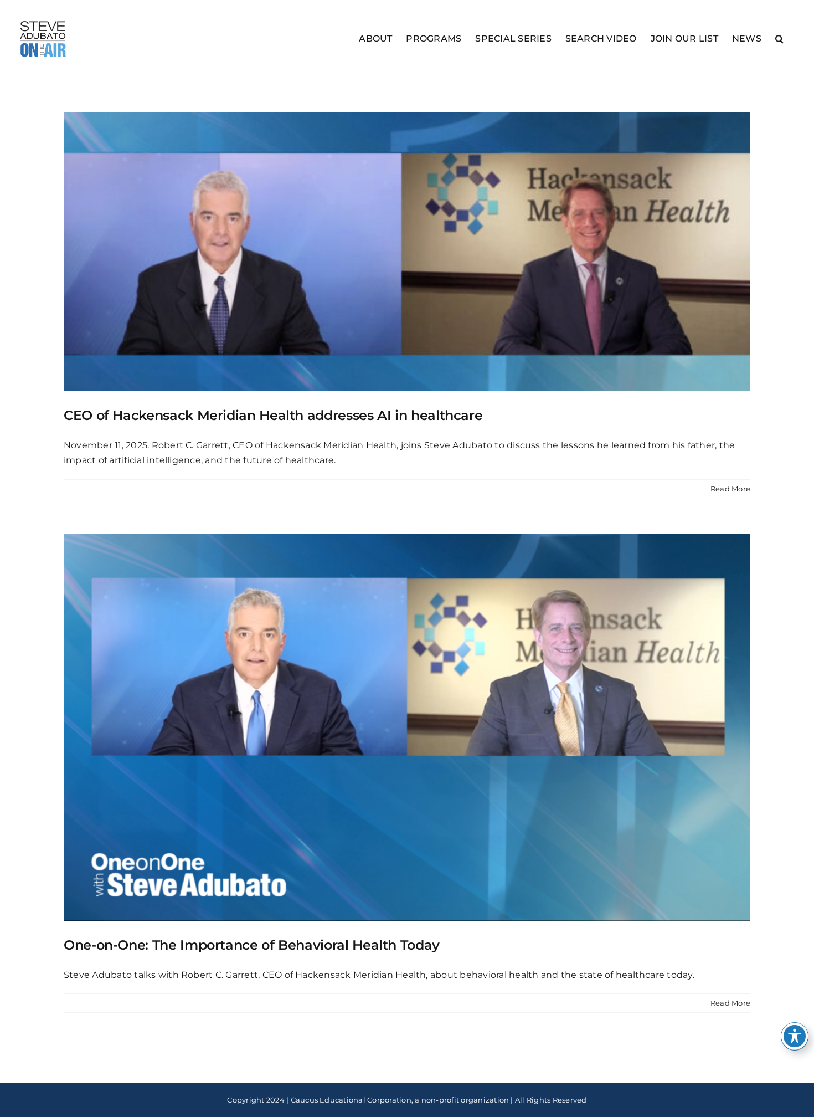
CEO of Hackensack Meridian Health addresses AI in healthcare (273, 415)
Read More (730, 488)
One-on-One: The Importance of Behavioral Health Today (252, 945)
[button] (779, 38)
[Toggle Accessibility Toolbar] (794, 1036)
